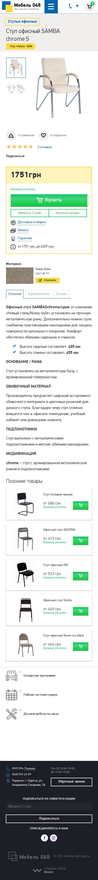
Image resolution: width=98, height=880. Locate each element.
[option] (16, 67)
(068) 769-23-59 (21, 774)
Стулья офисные (22, 22)
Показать (30, 768)
